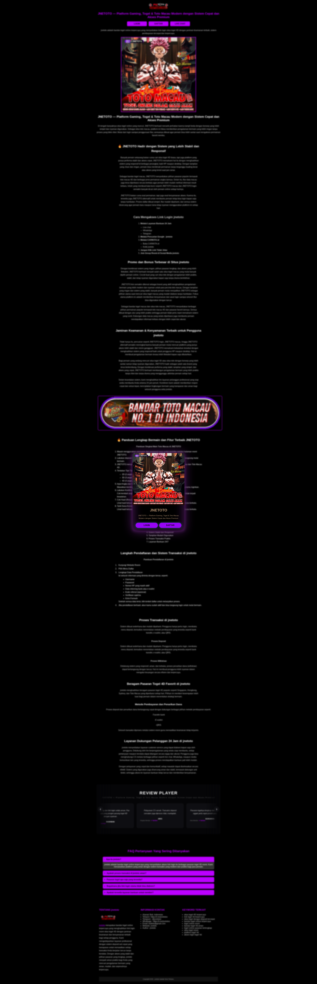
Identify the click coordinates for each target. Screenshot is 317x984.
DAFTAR (170, 525)
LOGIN (147, 525)
